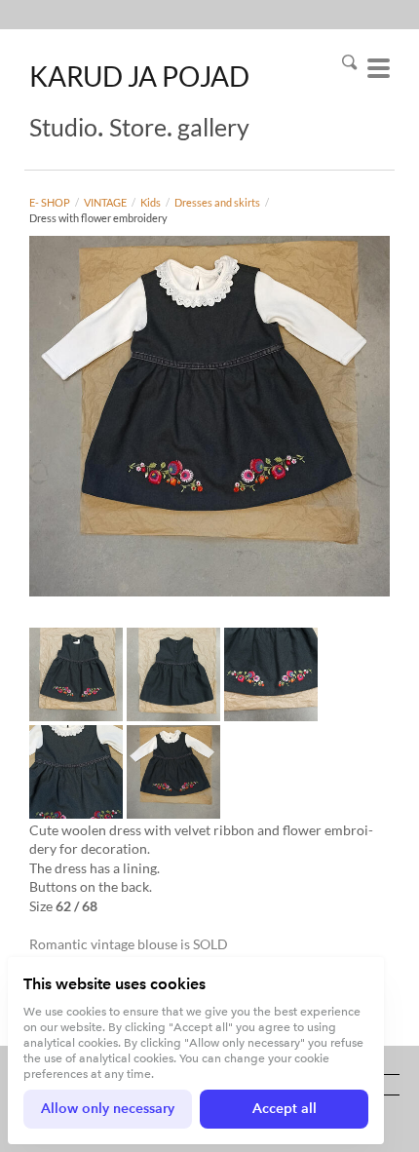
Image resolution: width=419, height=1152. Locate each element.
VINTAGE (105, 202)
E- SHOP (49, 202)
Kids (150, 202)
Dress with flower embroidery (98, 217)
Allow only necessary (107, 1108)
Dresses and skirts (217, 202)
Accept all (284, 1108)
